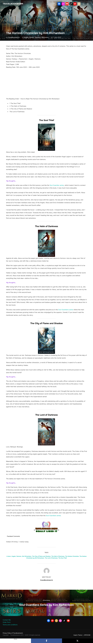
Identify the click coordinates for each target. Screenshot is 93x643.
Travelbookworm (13, 4)
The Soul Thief (62, 558)
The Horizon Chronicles (72, 556)
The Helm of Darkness (57, 556)
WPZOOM (87, 635)
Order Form (7, 622)
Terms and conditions (10, 625)
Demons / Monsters (42, 37)
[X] (77, 640)
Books (31, 37)
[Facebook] (59, 4)
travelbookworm (14, 37)
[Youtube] (67, 4)
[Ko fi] (75, 4)
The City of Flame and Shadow (41, 556)
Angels (26, 37)
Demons (18, 556)
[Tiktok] (71, 4)
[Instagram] (63, 4)
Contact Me (7, 620)
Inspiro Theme (77, 635)
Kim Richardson (26, 556)
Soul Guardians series (65, 310)
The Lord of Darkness (51, 558)
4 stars (9, 556)
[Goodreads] (79, 4)
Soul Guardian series (57, 185)
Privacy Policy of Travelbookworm (13, 633)
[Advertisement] (46, 83)
